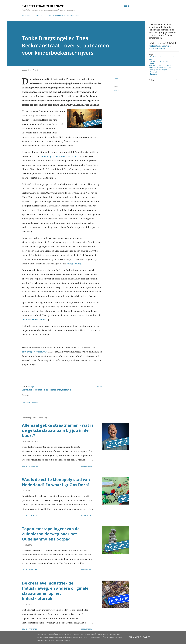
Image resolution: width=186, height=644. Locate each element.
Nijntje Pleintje (73, 263)
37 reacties (33, 466)
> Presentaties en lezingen (160, 67)
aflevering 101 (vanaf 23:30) (35, 351)
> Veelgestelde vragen (158, 70)
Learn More (134, 637)
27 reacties (33, 515)
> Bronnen (153, 74)
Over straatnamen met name (43, 6)
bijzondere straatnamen (34, 319)
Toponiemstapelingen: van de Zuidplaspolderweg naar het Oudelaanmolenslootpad (51, 534)
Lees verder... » (87, 466)
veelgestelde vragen (159, 45)
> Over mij (153, 72)
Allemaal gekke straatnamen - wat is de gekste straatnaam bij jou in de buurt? (57, 430)
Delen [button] (115, 78)
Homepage (26, 15)
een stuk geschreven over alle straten (60, 156)
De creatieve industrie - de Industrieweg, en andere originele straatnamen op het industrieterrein (55, 590)
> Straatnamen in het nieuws (160, 65)
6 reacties (33, 570)
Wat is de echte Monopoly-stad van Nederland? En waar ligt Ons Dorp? (56, 482)
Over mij (39, 15)
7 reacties (33, 629)
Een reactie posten (30, 403)
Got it (146, 637)
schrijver (116, 91)
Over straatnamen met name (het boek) (64, 15)
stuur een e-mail (157, 48)
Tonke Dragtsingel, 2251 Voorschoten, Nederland (50, 390)
